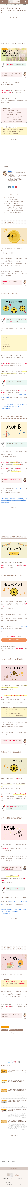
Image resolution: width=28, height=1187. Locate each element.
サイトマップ (20, 1182)
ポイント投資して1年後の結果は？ (15, 210)
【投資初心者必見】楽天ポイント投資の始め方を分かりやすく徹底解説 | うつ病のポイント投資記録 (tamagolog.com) (14, 500)
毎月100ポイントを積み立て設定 (14, 209)
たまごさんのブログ (20, 488)
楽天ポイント (19, 1029)
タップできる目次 (12, 194)
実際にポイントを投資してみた (12, 203)
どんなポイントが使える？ (13, 199)
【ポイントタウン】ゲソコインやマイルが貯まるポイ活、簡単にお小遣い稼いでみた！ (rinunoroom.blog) (14, 406)
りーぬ (9, 171)
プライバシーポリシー (7, 1179)
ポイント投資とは (9, 197)
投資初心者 (12, 1029)
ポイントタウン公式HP (14, 639)
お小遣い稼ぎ (5, 1026)
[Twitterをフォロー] (12, 187)
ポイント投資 (5, 1029)
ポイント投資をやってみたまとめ (13, 212)
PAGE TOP (14, 1168)
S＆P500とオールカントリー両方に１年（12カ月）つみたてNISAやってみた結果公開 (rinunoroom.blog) (14, 911)
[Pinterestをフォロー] (16, 187)
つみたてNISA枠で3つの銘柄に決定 (15, 207)
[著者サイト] (9, 187)
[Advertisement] (14, 28)
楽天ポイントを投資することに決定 (15, 205)
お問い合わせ (7, 1182)
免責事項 (20, 1178)
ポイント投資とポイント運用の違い (15, 201)
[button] (25, 544)
